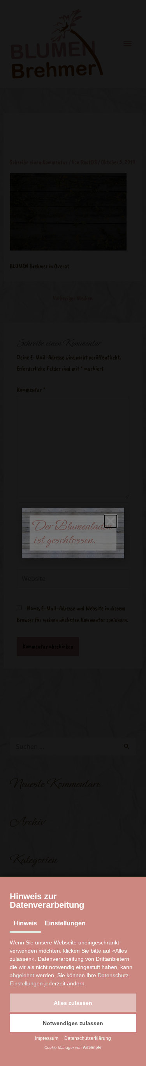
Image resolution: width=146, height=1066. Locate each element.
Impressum (46, 1038)
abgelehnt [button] (22, 975)
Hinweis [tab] (25, 923)
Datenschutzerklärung (87, 1038)
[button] (73, 1003)
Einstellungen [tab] (65, 923)
